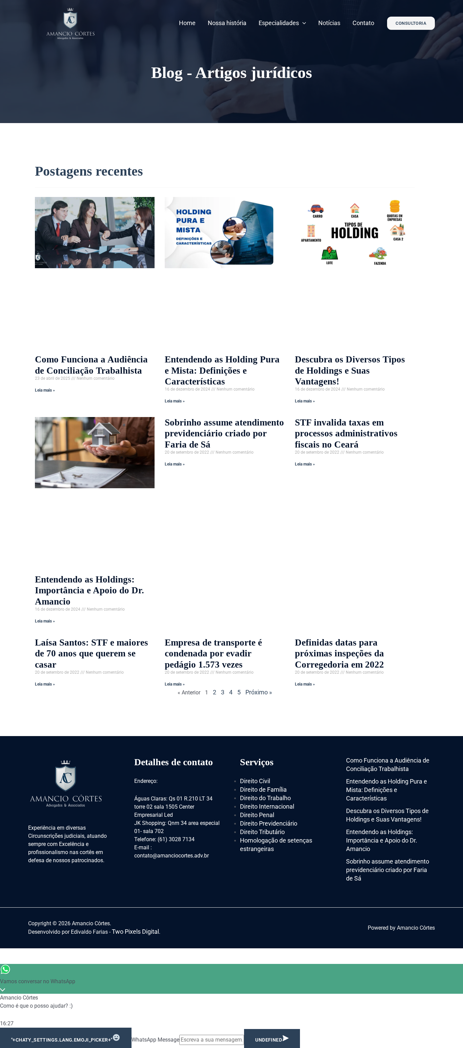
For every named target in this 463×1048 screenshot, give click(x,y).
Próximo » (258, 692)
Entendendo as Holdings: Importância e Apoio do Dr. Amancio (89, 590)
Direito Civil (255, 781)
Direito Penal (257, 814)
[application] (302, 22)
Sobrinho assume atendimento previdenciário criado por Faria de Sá (224, 433)
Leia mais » (45, 390)
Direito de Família (263, 789)
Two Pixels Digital (135, 931)
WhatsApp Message (155, 1039)
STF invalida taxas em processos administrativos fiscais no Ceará (346, 433)
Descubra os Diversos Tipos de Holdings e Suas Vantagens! (350, 370)
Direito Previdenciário (268, 823)
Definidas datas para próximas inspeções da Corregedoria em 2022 (339, 653)
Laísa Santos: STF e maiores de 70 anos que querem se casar (91, 653)
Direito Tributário (262, 831)
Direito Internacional (267, 806)
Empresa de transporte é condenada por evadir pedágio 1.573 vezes (213, 653)
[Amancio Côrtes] (70, 22)
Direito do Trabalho (265, 798)
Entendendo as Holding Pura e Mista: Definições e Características (222, 370)
